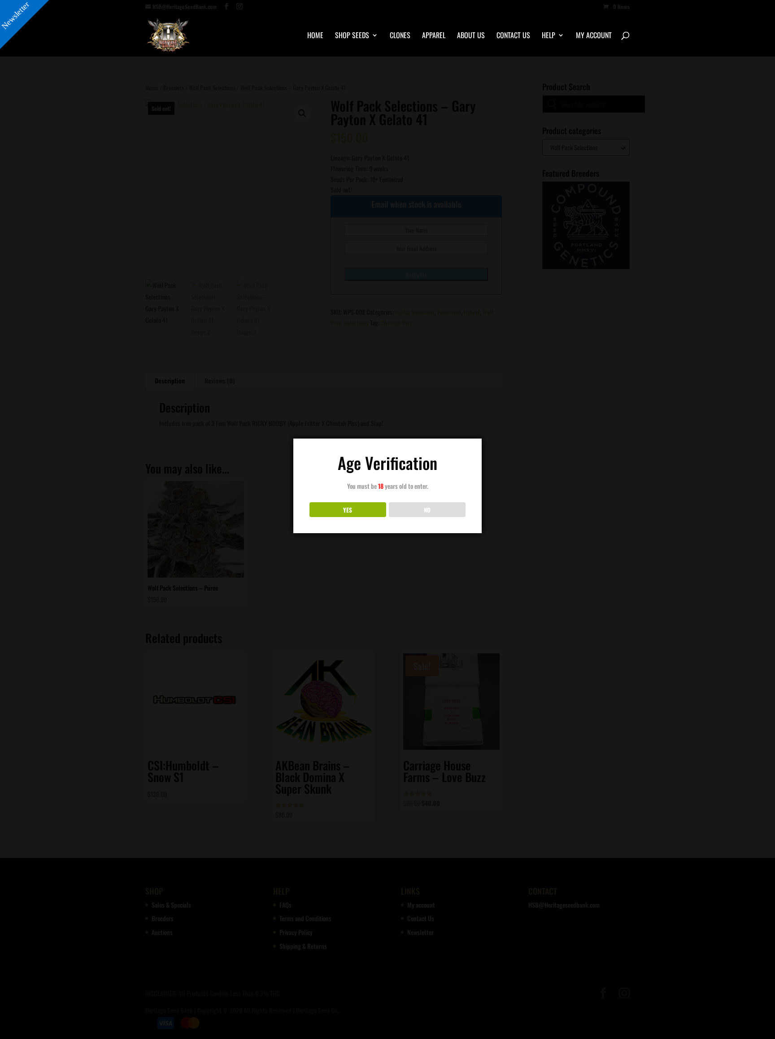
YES (347, 509)
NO (427, 509)
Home (315, 36)
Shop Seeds (352, 36)
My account (594, 36)
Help (548, 36)
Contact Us (513, 36)
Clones (400, 36)
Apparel (433, 36)
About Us (471, 36)
